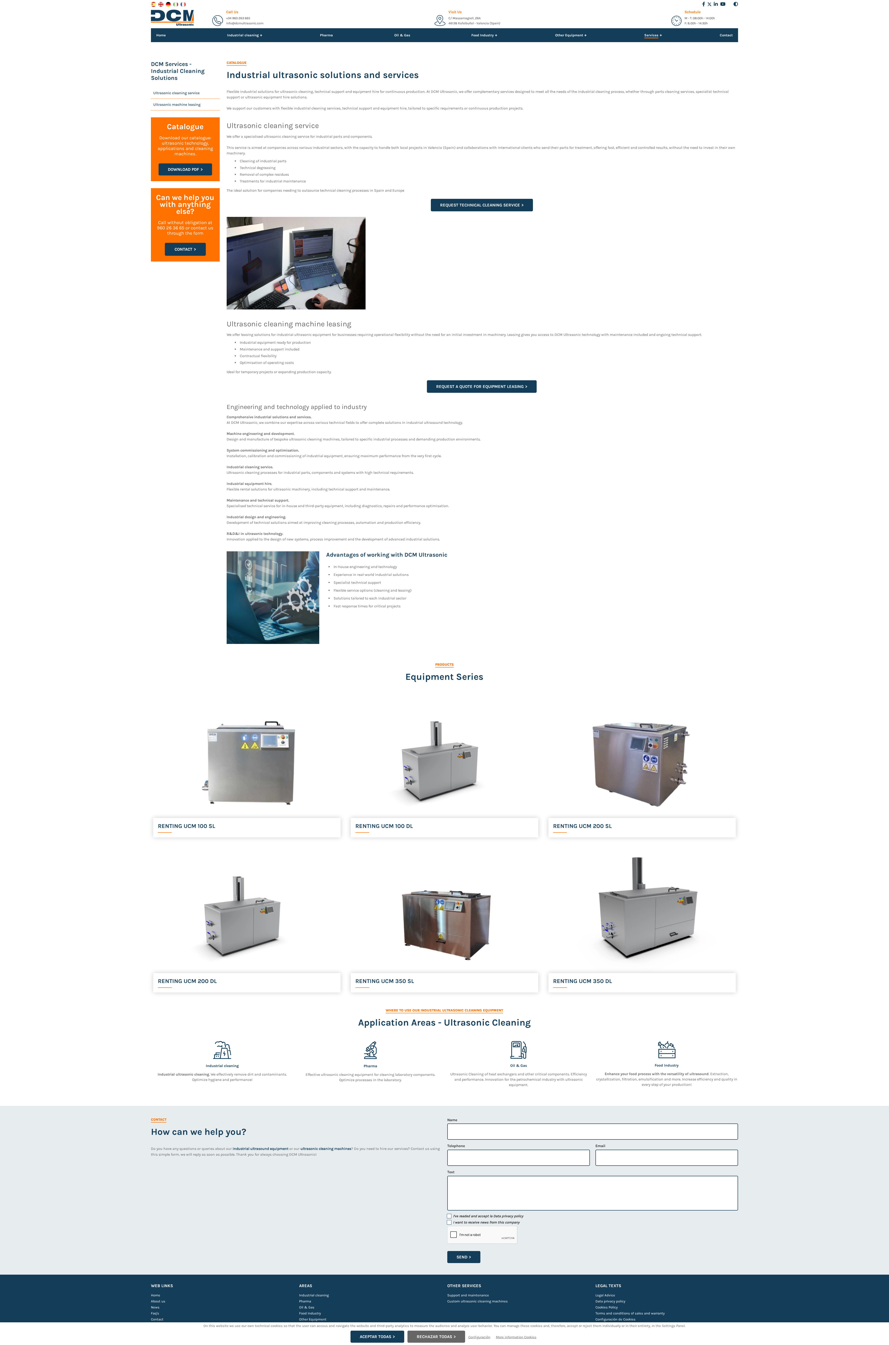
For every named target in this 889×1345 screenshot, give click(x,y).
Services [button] (651, 35)
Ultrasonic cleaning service (176, 93)
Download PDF (183, 169)
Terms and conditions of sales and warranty (630, 1313)
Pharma (326, 35)
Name (452, 1120)
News (155, 1307)
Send (462, 1257)
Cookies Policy (606, 1307)
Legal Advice (605, 1295)
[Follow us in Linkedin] (716, 4)
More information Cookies (516, 1337)
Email (600, 1146)
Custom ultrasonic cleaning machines (477, 1301)
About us (158, 1301)
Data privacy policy (508, 1216)
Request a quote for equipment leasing (480, 386)
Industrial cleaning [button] (243, 34)
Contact (726, 35)
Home (161, 35)
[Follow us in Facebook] (703, 4)
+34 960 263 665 (238, 18)
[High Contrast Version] (735, 4)
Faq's (155, 1313)
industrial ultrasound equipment (260, 1148)
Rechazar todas (434, 1336)
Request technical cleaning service (480, 205)
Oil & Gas (402, 35)
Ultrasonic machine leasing (176, 104)
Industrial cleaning (314, 1295)
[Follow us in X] (709, 4)
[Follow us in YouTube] (723, 4)
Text (450, 1172)
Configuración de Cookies (615, 1319)
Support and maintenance (468, 1295)
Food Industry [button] (482, 34)
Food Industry (310, 1313)
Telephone (456, 1146)
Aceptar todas (375, 1336)
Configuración (479, 1337)
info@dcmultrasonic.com (244, 23)
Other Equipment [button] (569, 34)
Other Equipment (312, 1319)
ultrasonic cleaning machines (326, 1148)
